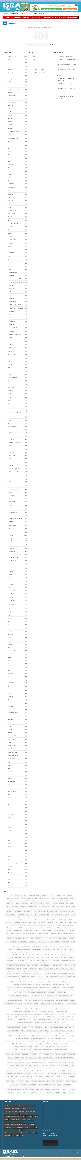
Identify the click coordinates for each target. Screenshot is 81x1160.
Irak (9, 410)
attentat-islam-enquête (70, 906)
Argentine (10, 105)
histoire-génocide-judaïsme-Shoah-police (12, 971)
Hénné (46, 968)
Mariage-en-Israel (54, 1030)
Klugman (67, 1019)
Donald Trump (11, 213)
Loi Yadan (72, 1025)
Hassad (73, 965)
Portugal (10, 732)
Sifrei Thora (22, 1076)
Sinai (14, 544)
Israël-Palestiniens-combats (37, 995)
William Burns (25, 1092)
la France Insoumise (13, 532)
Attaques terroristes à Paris (44, 906)
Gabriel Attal (11, 351)
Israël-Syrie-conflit (38, 1006)
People (12, 324)
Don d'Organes (45, 936)
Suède (9, 797)
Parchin (7, 1054)
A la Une (10, 59)
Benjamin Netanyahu (26, 917)
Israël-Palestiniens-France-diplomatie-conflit (13, 1003)
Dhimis (8, 936)
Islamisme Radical (14, 131)
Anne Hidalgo (46, 903)
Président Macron (9, 1060)
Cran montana (71, 928)
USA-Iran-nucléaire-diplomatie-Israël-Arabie (42, 1087)
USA (17, 1084)
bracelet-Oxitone (23, 919)
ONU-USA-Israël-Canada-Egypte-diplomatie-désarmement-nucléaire (19, 1041)
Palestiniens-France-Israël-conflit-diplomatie (44, 1043)
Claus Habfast (9, 928)
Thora (9, 820)
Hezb (67, 968)
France (9, 269)
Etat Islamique (32, 952)
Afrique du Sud (11, 66)
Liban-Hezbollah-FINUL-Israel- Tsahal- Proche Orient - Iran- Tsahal (19, 1025)
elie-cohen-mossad (65, 941)
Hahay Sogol (15, 965)
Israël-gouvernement (55, 987)
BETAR (12, 285)
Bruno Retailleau (60, 919)
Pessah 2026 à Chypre (55, 1054)
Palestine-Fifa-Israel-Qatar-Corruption (19, 1043)
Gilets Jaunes (11, 364)
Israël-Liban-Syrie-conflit (61, 992)
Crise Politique (9, 930)
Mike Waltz (50, 1033)
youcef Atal (10, 879)
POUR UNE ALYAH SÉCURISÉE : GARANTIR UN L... (66, 79)
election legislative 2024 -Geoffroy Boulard (27, 941)
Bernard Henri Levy (46, 917)
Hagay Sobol (11, 380)
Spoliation (58, 1076)
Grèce (9, 374)
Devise (12, 298)
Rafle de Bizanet (13, 1068)
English (23, 14)
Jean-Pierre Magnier (71, 1014)
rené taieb (20, 1070)
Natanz (51, 1035)
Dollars (14, 554)
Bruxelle (10, 161)
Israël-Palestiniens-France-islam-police (31, 1003)
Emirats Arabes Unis (17, 944)
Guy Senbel (72, 963)
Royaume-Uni (11, 762)
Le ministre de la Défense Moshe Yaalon (24, 1022)
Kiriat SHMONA (61, 1019)
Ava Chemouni (10, 911)
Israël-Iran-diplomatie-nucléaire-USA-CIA (64, 990)
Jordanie (10, 509)
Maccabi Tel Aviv (38, 1027)
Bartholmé (65, 911)
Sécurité (10, 778)
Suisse (12, 252)
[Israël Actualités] (16, 7)
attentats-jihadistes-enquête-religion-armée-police (54, 909)
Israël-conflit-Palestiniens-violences (64, 981)
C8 (65, 919)
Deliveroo (46, 933)
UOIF (11, 344)
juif (72, 1017)
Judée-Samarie (12, 525)
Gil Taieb (46, 963)
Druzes (12, 452)
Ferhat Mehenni (24, 954)
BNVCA (12, 288)
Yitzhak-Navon (57, 1092)
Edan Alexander (10, 938)
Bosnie (9, 151)
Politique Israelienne (15, 471)
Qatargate (17, 1065)
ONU (9, 680)
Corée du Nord (11, 187)
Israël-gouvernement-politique (67, 987)
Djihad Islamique (12, 210)
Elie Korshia (57, 941)
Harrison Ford (67, 965)
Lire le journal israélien (38, 72)
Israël (9, 430)
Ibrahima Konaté (73, 971)
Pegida (12, 81)
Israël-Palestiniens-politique (71, 1003)
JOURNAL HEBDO (12, 512)
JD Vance (45, 1014)
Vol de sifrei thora (11, 1092)
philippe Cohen (72, 1054)
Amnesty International (13, 89)
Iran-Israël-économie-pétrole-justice (12, 976)
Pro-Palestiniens (48, 1060)
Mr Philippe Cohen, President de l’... (67, 88)
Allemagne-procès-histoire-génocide (58, 901)
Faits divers (13, 311)
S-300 (9, 768)
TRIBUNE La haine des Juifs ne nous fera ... (66, 84)
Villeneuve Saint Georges (55, 1089)
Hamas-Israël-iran (35, 965)
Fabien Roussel (71, 952)
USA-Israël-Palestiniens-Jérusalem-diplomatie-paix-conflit (16, 1089)
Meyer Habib (11, 641)
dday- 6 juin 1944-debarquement (29, 933)
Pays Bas (10, 706)
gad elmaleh (72, 960)
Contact (41, 14)
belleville (73, 914)
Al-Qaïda (10, 69)
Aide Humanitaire (9, 898)
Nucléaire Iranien (12, 676)
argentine (72, 903)
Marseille (12, 321)
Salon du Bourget (9, 1073)
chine (57, 922)
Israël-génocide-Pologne (44, 987)
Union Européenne (59, 1081)
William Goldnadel (34, 1092)
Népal (9, 657)
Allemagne (10, 79)
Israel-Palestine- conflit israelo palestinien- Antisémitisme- (19, 995)
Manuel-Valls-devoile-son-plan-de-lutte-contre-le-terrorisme (31, 1030)
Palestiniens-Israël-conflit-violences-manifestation (35, 1052)
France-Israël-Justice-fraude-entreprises (51, 957)
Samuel (30, 1073)
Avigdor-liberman (18, 911)
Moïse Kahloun (9, 1035)
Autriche (10, 118)
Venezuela (10, 850)
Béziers (10, 145)
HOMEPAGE (36, 66)
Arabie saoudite (12, 102)
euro (44, 952)
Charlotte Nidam (50, 922)
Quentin (22, 1065)
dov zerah (59, 936)
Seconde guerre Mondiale (57, 1073)
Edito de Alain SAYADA (16, 305)
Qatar (9, 742)
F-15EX (60, 952)
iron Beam (33, 976)
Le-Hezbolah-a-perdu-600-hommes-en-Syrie (43, 1022)
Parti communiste (25, 1054)
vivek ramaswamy (12, 863)
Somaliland (10, 788)
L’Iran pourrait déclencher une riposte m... (67, 92)
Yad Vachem (42, 1092)
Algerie (9, 75)
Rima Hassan (32, 1070)
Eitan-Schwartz (71, 938)
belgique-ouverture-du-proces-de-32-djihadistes (60, 914)
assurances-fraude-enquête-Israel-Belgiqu (29, 906)
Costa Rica (10, 194)
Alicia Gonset (28, 901)
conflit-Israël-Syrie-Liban (58, 928)
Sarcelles (12, 341)
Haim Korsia (22, 965)
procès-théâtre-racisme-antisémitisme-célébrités (57, 1062)
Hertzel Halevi (11, 387)
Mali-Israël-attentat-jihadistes (13, 1030)
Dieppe (9, 207)
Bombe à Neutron (12, 148)
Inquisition (12, 239)
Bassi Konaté (71, 911)
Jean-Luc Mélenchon (61, 1014)
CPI (65, 928)
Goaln (52, 963)
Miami (14, 560)
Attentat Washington (60, 906)
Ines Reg (36, 973)
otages (48, 1041)
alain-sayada (72, 898)
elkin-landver (73, 941)
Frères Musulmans (55, 960)
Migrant (10, 644)
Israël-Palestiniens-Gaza (45, 1003)
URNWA (12, 1084)
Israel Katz (46, 979)
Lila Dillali (61, 1025)
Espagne (10, 236)
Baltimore (10, 121)
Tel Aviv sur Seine (48, 1079)
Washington (11, 866)
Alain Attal (41, 898)
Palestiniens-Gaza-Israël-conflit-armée (21, 1046)
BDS (7, 914)
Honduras (10, 393)
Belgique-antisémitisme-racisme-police (25, 914)
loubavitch (24, 1027)
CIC (25, 925)
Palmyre (15, 593)
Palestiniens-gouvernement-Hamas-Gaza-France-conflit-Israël (42, 1046)
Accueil (6, 14)
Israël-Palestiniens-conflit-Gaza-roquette (47, 998)
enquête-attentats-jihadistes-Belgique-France (21, 946)
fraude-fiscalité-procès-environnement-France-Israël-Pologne (38, 960)
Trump (17, 1081)
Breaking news (11, 154)
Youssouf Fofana (30, 1095)
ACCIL (25, 895)
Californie (10, 164)
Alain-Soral (10, 901)
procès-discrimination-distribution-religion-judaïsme (16, 1062)
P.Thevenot (67, 1041)
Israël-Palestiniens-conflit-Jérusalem (63, 998)
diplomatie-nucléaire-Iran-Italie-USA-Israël (27, 936)
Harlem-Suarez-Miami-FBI (57, 965)
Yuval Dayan (38, 1095)
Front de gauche (64, 960)
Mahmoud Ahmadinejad (58, 1027)
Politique (12, 331)
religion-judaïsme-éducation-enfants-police (63, 1068)
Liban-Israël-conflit (37, 1025)
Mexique (10, 637)
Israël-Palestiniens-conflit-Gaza (31, 998)
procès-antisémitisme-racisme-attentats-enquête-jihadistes (64, 1060)
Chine (9, 171)
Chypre (10, 177)
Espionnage (11, 243)
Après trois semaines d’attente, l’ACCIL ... (65, 74)
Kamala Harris (22, 1019)
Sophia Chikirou (12, 791)
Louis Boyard (30, 1027)
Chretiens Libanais (12, 174)
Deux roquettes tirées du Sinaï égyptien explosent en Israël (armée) (62, 933)
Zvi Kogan (52, 1095)
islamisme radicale (12, 426)
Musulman (13, 501)
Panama (72, 1052)
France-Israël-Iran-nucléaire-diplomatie (34, 957)
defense (10, 204)
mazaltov (29, 1033)
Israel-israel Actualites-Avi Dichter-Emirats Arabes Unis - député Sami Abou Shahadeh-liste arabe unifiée (34, 992)
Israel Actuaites (24, 979)
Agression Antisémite (61, 895)
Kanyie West (35, 1019)
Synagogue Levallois (12, 1079)
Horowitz (44, 971)
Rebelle (20, 1068)
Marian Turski (62, 1030)
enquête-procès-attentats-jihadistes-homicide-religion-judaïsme (19, 949)
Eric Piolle (64, 949)
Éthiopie (10, 246)
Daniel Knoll (19, 933)
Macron (45, 1027)
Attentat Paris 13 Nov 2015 (17, 282)
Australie (10, 115)
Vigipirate (12, 347)
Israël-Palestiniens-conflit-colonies (17, 998)
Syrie (11, 587)
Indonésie (10, 406)
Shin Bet (7, 1076)
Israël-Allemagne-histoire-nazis (32, 981)
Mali (9, 621)
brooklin (53, 919)
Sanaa (35, 1073)
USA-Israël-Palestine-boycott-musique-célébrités (62, 1087)
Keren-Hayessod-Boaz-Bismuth (45, 1019)
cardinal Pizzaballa (8, 922)
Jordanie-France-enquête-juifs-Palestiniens (21, 1017)
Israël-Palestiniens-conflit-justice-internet (14, 1000)
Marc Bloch (47, 1030)
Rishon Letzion (11, 758)
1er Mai (10, 895)
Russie (9, 765)
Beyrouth (10, 141)
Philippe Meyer (11, 723)
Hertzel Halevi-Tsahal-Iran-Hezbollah (57, 968)
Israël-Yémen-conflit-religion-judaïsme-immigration (23, 1011)
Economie (12, 455)
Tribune (12, 1081)
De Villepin (40, 933)
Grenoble (57, 963)
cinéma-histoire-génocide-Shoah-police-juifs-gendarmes (63, 925)
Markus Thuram (11, 1033)
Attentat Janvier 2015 (15, 278)
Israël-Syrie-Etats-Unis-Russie (49, 1006)
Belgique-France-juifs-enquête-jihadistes (41, 914)
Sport (9, 794)
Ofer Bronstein (50, 1038)
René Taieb (11, 749)
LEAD (55, 1022)
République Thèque (13, 755)
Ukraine (10, 843)
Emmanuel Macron (33, 944)
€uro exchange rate (13, 885)
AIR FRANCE (17, 898)
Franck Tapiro (71, 957)
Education (10, 226)
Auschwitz (10, 111)
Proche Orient (11, 739)
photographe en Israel (19, 1057)
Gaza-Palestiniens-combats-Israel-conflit (35, 963)
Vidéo (9, 853)
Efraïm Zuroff (52, 938)
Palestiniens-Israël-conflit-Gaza (61, 1046)
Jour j (40, 1017)
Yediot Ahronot (11, 872)
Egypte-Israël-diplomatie (61, 938)
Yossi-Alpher (70, 1092)
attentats (40, 909)
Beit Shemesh (12, 914)
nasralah (38, 1035)
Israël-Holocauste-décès (33, 990)
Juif (11, 314)
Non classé (10, 673)
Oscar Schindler (37, 1041)
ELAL (7, 941)
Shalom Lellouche (67, 1073)
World (9, 869)
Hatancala (25, 968)
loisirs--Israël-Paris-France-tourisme (13, 1027)
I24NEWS (65, 971)
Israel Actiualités (16, 979)
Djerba (38, 936)
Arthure (7, 906)
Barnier (51, 911)
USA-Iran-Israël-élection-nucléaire (64, 1084)
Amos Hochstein (25, 903)
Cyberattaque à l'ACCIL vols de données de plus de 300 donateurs (26, 930)
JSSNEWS (49, 1017)
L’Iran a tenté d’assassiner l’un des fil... (66, 60)
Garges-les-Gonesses (13, 354)
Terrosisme (13, 134)
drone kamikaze (66, 936)
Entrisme (53, 949)
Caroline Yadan (17, 922)
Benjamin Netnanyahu (37, 917)
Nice (9, 663)
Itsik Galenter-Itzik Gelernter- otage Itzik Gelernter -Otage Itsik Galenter (19, 1014)
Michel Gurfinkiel (43, 1033)
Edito (35, 14)
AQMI (9, 98)
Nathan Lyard (57, 1035)
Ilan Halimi (9, 973)
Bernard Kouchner (56, 917)
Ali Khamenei (21, 901)
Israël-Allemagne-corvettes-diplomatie (17, 981)
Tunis (9, 830)
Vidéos (9, 856)
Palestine (10, 693)
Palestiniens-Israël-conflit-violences (60, 1049)
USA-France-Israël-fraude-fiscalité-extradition (47, 1084)
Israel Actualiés (31, 979)
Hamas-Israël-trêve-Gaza (45, 965)
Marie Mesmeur (71, 1030)
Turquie (12, 604)
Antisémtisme (61, 903)
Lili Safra (66, 1025)
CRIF (11, 295)
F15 (65, 952)
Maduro (50, 1027)
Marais (9, 624)
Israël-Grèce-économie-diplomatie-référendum (18, 990)
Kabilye (15, 1019)
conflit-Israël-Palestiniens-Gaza (45, 928)
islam (47, 976)
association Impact (15, 906)
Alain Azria (47, 898)
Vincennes (64, 1089)
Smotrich (35, 1076)
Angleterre (10, 92)
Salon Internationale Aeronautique (20, 1073)
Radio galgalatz (65, 1065)
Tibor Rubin (71, 1079)
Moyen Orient (11, 650)
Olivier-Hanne (58, 1038)
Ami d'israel (18, 903)
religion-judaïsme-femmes (11, 1070)
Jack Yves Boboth (37, 1014)
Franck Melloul (64, 957)
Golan (9, 367)
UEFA (9, 840)
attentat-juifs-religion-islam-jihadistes (13, 909)
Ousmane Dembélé (59, 1041)
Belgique (10, 128)
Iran (9, 417)
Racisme (58, 1065)
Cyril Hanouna (71, 930)
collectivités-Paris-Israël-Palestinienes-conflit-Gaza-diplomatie (26, 928)
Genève (10, 361)
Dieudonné (13, 301)
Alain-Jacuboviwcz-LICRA (63, 898)
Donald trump (52, 936)
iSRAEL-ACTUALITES (64, 979)
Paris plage (17, 1054)
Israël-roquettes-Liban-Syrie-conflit (25, 1006)
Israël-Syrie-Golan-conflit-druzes (63, 1006)
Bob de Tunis (69, 917)
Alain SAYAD (53, 898)
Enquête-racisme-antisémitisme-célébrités (41, 949)
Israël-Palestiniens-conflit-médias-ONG (32, 1000)
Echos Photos (14, 14)
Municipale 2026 (22, 1035)
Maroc (9, 628)
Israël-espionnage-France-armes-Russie (60, 984)
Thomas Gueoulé (63, 1079)
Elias (45, 941)
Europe (10, 249)
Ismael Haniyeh (62, 976)
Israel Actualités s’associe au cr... (66, 56)
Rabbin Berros (29, 1065)
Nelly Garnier (64, 1035)
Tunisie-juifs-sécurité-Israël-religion (37, 1081)
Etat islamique (13, 548)
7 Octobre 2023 (12, 56)
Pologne (15, 327)
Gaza (9, 358)
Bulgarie (12, 124)
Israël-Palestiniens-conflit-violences (47, 1000)
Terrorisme (10, 814)
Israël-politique (14, 1006)
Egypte (9, 230)
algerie (15, 901)
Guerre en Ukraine (12, 377)
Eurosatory (49, 952)
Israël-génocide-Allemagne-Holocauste (30, 987)
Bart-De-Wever (58, 911)
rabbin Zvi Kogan (37, 1065)
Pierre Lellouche (29, 1057)
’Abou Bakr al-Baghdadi (16, 412)
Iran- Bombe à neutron (51, 973)
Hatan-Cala (18, 968)
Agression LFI (69, 895)
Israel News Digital (53, 979)
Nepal (11, 584)
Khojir (54, 1019)
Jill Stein (10, 505)
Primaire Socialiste (12, 736)
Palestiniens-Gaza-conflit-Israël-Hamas (61, 1043)
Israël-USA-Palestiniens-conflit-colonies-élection (43, 1008)
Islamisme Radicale (53, 976)
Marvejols (10, 634)
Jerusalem (10, 492)
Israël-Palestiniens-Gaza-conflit (57, 1003)
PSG (8, 1065)
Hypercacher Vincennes (57, 971)
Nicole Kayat (72, 1035)
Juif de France (9, 1019)
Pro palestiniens (14, 712)
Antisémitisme (11, 95)
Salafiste (10, 771)
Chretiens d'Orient (63, 922)
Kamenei (28, 1019)
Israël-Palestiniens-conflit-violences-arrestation (65, 1000)
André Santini (39, 903)
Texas (9, 817)
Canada (10, 167)
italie (66, 1011)
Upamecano (73, 1081)
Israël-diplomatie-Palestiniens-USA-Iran (43, 984)
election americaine (13, 941)
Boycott (12, 291)
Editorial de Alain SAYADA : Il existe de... (66, 70)
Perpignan (10, 719)
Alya (9, 85)
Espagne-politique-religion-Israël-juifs (14, 952)
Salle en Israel (72, 1070)
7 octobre (16, 895)
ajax (23, 898)
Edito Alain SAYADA (13, 223)
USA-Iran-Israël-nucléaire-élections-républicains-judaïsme (21, 1087)
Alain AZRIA (11, 72)
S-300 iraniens (65, 1070)
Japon (9, 485)
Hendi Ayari (41, 968)
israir (36, 1011)
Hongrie (10, 397)
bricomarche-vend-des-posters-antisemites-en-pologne (39, 919)
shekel (74, 1073)
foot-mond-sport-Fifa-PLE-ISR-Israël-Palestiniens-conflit (52, 954)
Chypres (10, 180)
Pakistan (10, 690)
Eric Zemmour (70, 949)
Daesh (9, 197)
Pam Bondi (67, 1052)
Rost (47, 1070)
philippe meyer (10, 1057)
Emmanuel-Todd (42, 944)
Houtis (9, 400)
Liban (11, 581)
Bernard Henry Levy (13, 138)
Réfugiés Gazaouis (27, 1068)
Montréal (10, 647)
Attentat (12, 183)
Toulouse (10, 824)
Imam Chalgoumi (16, 973)
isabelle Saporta (40, 976)
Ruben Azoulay (52, 1070)
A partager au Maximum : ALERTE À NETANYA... (66, 65)
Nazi (9, 654)
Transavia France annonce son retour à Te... (65, 97)
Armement (13, 432)
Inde (9, 403)
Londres (10, 618)
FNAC (38, 954)
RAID (11, 337)
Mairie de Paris (68, 1027)
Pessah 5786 (64, 1054)
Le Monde (10, 535)
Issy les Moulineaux (59, 1011)
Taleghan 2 (41, 1079)
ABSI (21, 895)
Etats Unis (39, 952)
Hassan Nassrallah (10, 968)
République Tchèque (13, 752)
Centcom (24, 922)
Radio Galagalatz (12, 745)
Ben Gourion (11, 917)
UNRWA (12, 682)
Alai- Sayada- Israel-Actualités (31, 898)
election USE (39, 941)
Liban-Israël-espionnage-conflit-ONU (50, 1025)
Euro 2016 (13, 462)
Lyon (11, 318)
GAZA (8, 963)
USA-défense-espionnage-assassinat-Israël (28, 1084)
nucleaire (18, 1038)
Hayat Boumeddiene (33, 968)
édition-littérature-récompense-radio (22, 938)
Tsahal (9, 827)
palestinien (10, 696)
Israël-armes (42, 981)
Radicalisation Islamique (16, 334)
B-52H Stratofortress (27, 911)
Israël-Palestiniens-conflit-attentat (50, 995)
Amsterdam (13, 709)
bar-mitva (46, 911)
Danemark (10, 200)
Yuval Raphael (45, 1095)
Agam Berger (52, 895)
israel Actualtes (39, 979)
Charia (29, 922)
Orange (10, 686)
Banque (12, 445)
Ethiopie (12, 568)
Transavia (7, 1081)
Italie (9, 479)
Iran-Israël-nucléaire (25, 976)
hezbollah (10, 390)
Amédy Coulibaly (10, 903)
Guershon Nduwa (64, 963)
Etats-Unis (12, 551)
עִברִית (29, 14)
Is (8, 423)
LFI (9, 608)
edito (34, 59)
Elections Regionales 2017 (17, 308)
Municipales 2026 (31, 1035)
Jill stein (9, 1017)
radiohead (72, 1065)
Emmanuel (25, 944)
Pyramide (15, 540)
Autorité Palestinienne (15, 442)
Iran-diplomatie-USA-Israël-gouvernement (66, 973)
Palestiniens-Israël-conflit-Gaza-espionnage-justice (42, 1049)
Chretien (12, 495)
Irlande (9, 420)
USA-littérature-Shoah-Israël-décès (36, 1089)
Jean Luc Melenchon (13, 489)
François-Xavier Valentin (20, 960)
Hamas (9, 384)
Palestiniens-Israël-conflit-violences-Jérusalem (15, 1052)
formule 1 (10, 266)
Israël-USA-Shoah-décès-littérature (61, 1008)
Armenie (10, 108)
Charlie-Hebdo (42, 922)
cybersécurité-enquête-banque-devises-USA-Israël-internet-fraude (54, 930)
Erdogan (58, 949)
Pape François (14, 481)
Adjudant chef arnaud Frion (34, 895)
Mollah (16, 1035)
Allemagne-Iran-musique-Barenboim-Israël (41, 901)
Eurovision (55, 952)
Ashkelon (12, 436)
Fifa (9, 259)
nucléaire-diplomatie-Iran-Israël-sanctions (38, 1038)
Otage (43, 1041)
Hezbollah (72, 968)
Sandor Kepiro (41, 1073)
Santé (11, 475)
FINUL (9, 263)
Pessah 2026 (46, 1054)
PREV (16, 1060)
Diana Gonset (14, 936)
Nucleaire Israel (25, 1038)
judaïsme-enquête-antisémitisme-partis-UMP (61, 1017)
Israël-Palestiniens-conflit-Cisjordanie (66, 995)
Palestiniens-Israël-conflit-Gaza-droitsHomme (22, 1049)
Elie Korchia (50, 941)
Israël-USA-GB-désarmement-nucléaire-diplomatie (22, 1008)
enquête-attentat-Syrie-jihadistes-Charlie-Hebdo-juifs (57, 944)
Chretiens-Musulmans (11, 925)
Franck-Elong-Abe (10, 960)
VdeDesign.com (27, 1156)
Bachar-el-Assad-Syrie (38, 911)
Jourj (44, 1017)
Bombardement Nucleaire (13, 919)
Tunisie (12, 597)
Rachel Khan (45, 1065)
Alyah (72, 901)
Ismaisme (69, 976)
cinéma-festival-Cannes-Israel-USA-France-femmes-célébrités (39, 925)
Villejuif (9, 859)
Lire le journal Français (38, 69)
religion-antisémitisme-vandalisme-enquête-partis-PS (43, 1068)
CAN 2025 (71, 919)
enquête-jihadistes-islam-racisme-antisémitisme (59, 946)
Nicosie (10, 667)
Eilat (11, 458)
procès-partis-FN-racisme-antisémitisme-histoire (37, 1062)
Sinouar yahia (29, 1076)
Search (52, 44)
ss (62, 1076)
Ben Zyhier (18, 917)
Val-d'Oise (10, 846)
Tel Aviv (10, 811)
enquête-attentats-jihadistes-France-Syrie (40, 946)
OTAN (52, 1041)
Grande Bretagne (12, 371)
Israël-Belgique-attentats (51, 981)
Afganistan (10, 62)
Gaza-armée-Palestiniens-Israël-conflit (18, 963)
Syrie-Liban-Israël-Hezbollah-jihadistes (29, 1079)
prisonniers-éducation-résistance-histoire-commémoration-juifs (31, 1060)
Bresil (9, 158)
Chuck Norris (19, 925)
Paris (9, 703)
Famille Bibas (15, 954)
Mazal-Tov (23, 1033)
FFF (9, 256)
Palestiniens (11, 699)
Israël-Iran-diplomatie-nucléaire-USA (47, 990)
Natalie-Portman (45, 1035)
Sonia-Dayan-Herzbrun (50, 1076)
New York (15, 564)
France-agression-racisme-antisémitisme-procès (16, 957)
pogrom (35, 1057)
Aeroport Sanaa (44, 895)
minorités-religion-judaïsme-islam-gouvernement (64, 1033)
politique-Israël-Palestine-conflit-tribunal (46, 1057)
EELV (47, 938)
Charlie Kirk (35, 922)
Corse (9, 191)
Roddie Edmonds (40, 1070)
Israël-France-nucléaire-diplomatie (14, 987)
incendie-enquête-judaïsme (27, 973)
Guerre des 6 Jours (15, 468)
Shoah (9, 784)
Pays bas (40, 1054)
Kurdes (12, 807)
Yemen (9, 876)
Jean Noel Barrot (52, 1014)
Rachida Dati (52, 1065)
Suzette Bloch (72, 1076)
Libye (9, 615)
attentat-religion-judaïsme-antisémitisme (29, 909)
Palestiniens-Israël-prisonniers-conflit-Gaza (55, 1052)
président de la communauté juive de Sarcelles (64, 1057)
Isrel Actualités (50, 1011)
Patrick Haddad (33, 1054)
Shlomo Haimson (14, 1076)
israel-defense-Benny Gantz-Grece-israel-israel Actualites (23, 984)
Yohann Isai (64, 1092)
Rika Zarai (26, 1070)
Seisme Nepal (11, 781)
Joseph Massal (34, 1017)
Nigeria (9, 670)
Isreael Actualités (43, 1011)
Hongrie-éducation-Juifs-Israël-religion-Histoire (31, 971)
